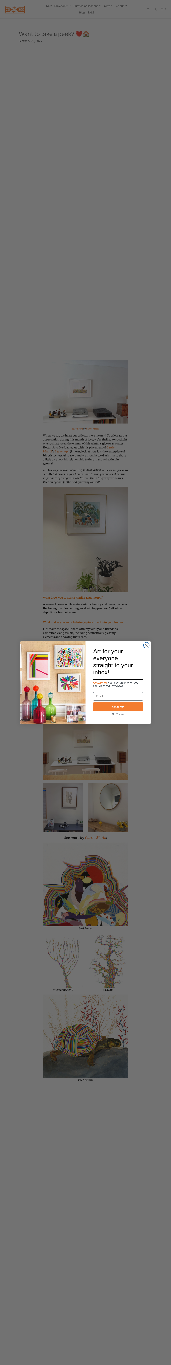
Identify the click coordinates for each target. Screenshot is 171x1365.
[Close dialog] (146, 645)
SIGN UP (118, 706)
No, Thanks (118, 714)
